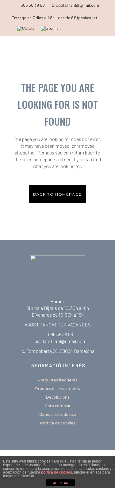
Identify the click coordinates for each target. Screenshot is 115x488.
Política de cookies (57, 423)
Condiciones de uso (57, 414)
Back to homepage (57, 194)
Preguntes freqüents (57, 380)
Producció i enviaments (57, 388)
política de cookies (56, 472)
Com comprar (58, 406)
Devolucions (57, 397)
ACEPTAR (60, 483)
